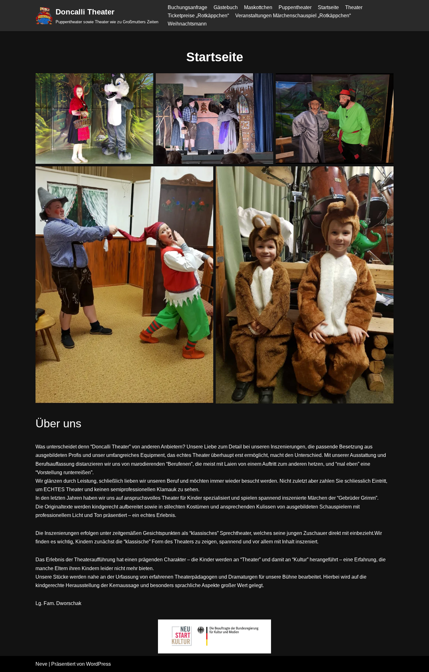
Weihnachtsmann (187, 23)
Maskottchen (258, 7)
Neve (41, 664)
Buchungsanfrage (187, 7)
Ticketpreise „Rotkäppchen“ (198, 15)
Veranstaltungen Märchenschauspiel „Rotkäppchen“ (293, 15)
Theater (353, 7)
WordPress (98, 664)
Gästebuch (226, 7)
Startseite (328, 7)
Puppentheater (295, 7)
